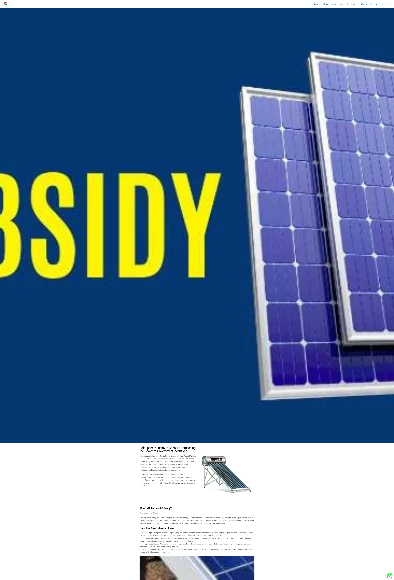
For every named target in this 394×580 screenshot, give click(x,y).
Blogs (364, 4)
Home (316, 4)
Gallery (374, 4)
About (326, 4)
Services (337, 4)
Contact (386, 4)
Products (352, 4)
